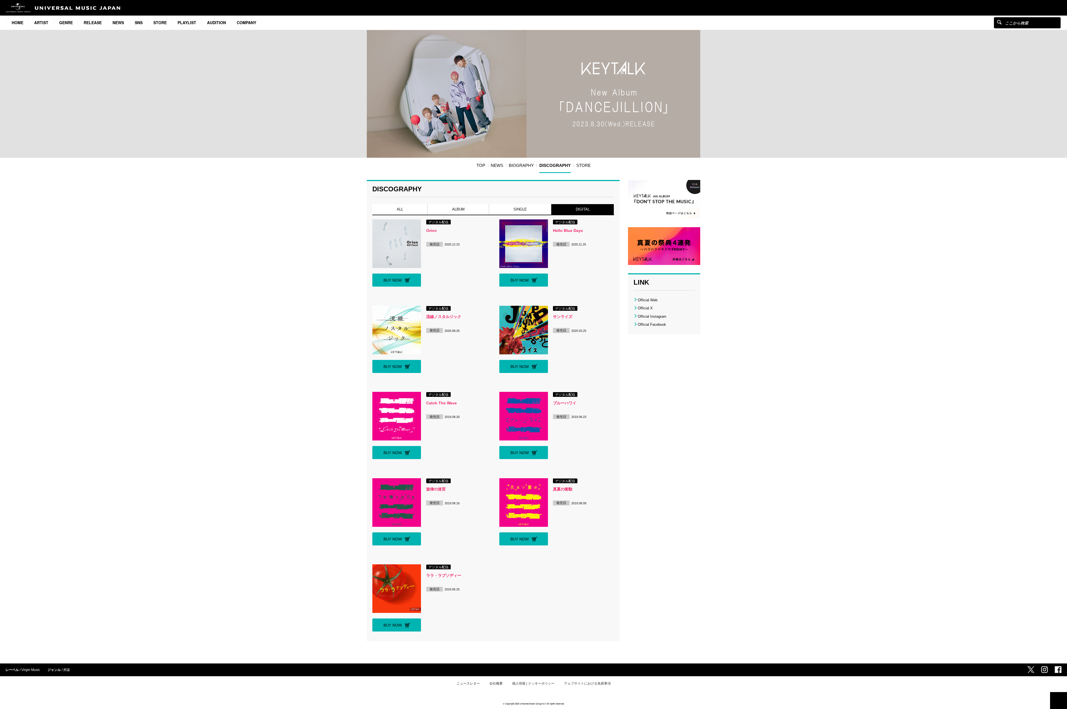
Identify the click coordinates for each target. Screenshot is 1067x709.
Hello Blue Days (568, 230)
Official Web (647, 300)
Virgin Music (30, 670)
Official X (645, 308)
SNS (139, 22)
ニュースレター (468, 683)
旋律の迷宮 (436, 489)
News (118, 22)
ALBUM (458, 209)
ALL (400, 209)
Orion (431, 230)
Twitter (1031, 669)
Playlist (187, 22)
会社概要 (496, 683)
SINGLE (520, 209)
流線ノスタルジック (443, 316)
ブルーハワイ (564, 403)
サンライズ (562, 316)
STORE (160, 22)
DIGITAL (583, 209)
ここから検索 (999, 22)
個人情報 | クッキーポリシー (533, 683)
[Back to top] (1058, 700)
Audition (216, 22)
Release (93, 22)
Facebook (1058, 669)
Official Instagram (652, 316)
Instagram (1044, 669)
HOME (17, 22)
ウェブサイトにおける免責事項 (587, 683)
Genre (66, 22)
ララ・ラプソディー (443, 575)
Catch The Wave (441, 403)
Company (246, 22)
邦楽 (66, 670)
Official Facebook (652, 324)
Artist (41, 22)
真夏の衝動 (562, 489)
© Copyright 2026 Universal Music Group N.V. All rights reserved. (533, 703)
